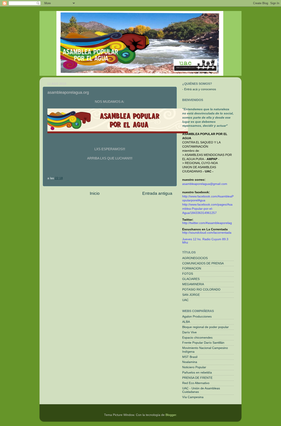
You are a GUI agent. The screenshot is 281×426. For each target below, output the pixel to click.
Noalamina (189, 362)
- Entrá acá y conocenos (199, 89)
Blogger (171, 415)
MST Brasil (189, 357)
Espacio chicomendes (197, 337)
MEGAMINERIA (193, 284)
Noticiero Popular (194, 367)
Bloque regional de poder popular (205, 327)
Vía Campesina (193, 397)
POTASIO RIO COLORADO (201, 289)
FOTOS (187, 273)
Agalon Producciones (197, 316)
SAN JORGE (191, 294)
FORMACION (191, 268)
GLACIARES (191, 279)
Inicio (95, 193)
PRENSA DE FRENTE (197, 377)
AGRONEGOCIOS (195, 258)
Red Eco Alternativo (195, 383)
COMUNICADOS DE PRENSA (203, 263)
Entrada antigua (157, 193)
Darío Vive (189, 332)
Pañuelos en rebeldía (197, 372)
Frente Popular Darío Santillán (203, 342)
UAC (185, 300)
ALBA (186, 321)
